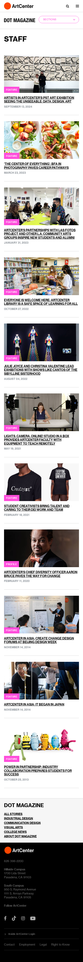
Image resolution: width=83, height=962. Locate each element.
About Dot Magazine (20, 836)
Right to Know (60, 944)
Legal (43, 944)
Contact (9, 944)
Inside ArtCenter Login (21, 933)
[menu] (77, 6)
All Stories (13, 814)
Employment (27, 944)
